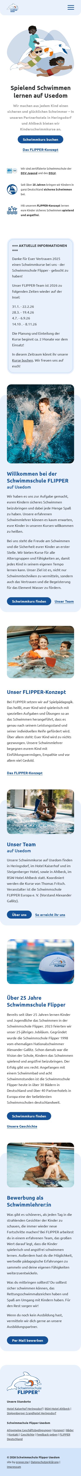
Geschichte (27, 1434)
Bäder (70, 1430)
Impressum (14, 1466)
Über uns (19, 914)
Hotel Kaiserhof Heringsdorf (25, 1408)
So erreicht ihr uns (50, 914)
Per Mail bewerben (27, 1340)
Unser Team (64, 601)
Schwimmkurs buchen (40, 139)
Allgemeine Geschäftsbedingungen (29, 1430)
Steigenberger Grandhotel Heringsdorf (31, 1413)
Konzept (58, 1430)
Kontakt (13, 1434)
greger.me (22, 1462)
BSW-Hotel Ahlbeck (57, 1408)
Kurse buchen (22, 360)
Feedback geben (47, 1434)
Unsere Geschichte (22, 1126)
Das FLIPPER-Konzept (40, 149)
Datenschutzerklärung (45, 1462)
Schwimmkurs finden (29, 601)
